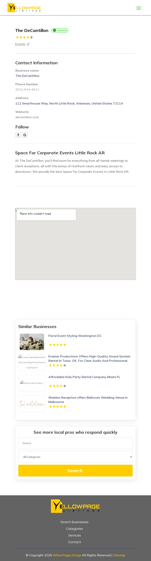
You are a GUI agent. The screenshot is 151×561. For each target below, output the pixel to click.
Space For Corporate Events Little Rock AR (60, 152)
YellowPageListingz (67, 555)
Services (74, 535)
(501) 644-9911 (27, 89)
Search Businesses (74, 522)
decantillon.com (27, 117)
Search (75, 470)
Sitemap (119, 555)
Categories (74, 528)
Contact (74, 542)
